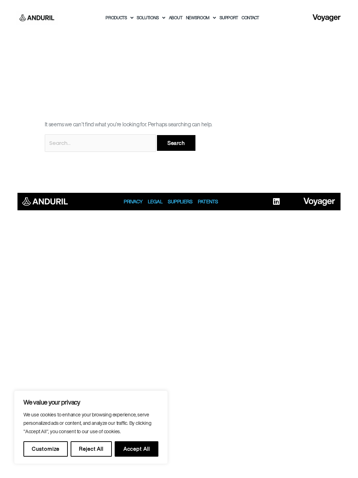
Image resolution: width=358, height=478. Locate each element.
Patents (208, 201)
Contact (250, 17)
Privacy (133, 201)
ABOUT (175, 17)
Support (229, 17)
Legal (155, 201)
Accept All (136, 448)
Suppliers (180, 201)
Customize (45, 448)
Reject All (91, 448)
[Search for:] (101, 143)
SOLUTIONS (147, 17)
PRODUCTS (116, 17)
